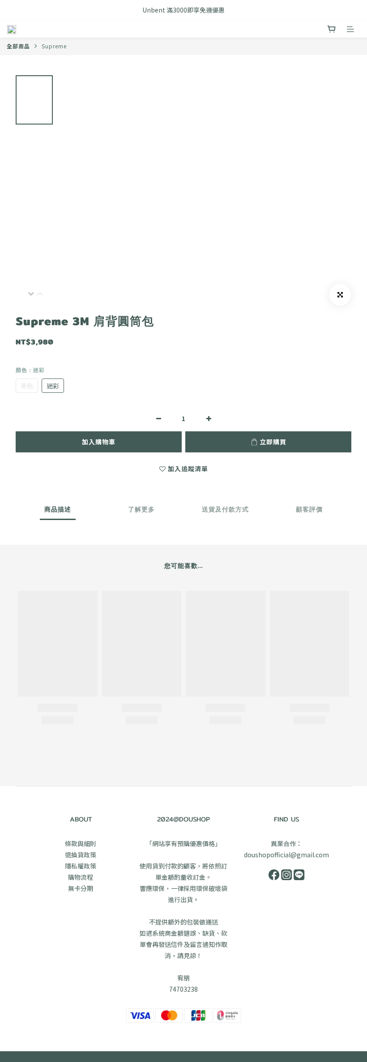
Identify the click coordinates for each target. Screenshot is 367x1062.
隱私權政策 (80, 865)
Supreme (54, 46)
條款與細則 (80, 843)
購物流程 (80, 877)
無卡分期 (80, 888)
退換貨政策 (80, 854)
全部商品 (18, 46)
